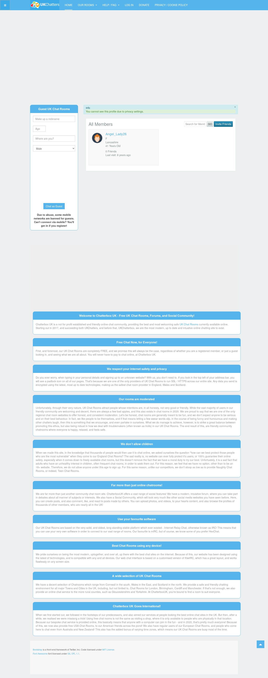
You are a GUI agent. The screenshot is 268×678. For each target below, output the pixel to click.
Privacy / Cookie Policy (171, 5)
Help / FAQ (109, 5)
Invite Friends (223, 124)
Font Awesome (40, 653)
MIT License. (108, 649)
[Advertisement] (134, 53)
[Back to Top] (260, 644)
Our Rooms (86, 5)
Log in (129, 5)
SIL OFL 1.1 (73, 653)
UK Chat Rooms (189, 324)
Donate (144, 5)
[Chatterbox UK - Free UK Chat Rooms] (44, 5)
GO (210, 124)
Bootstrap (37, 649)
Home (68, 5)
